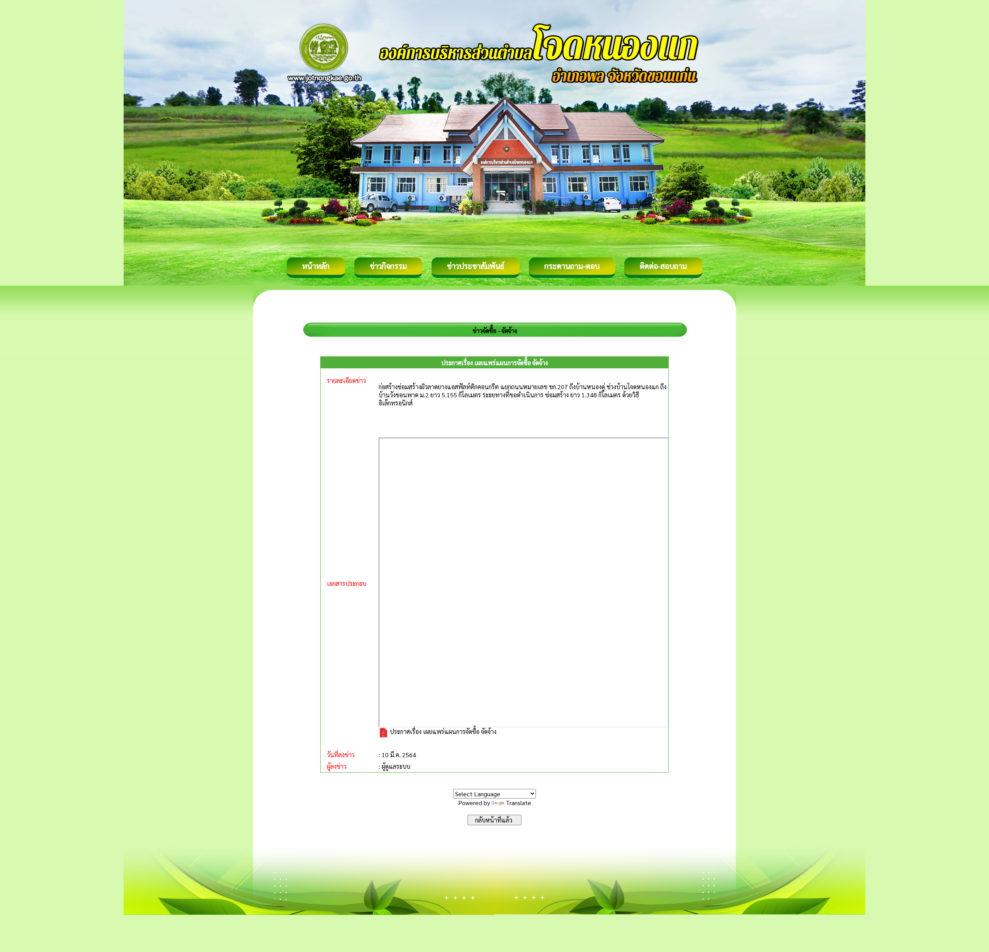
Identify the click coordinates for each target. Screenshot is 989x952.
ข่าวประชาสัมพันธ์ (475, 266)
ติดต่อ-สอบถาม (663, 266)
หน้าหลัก (316, 266)
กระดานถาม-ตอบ (572, 266)
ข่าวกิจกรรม (388, 266)
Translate (518, 803)
